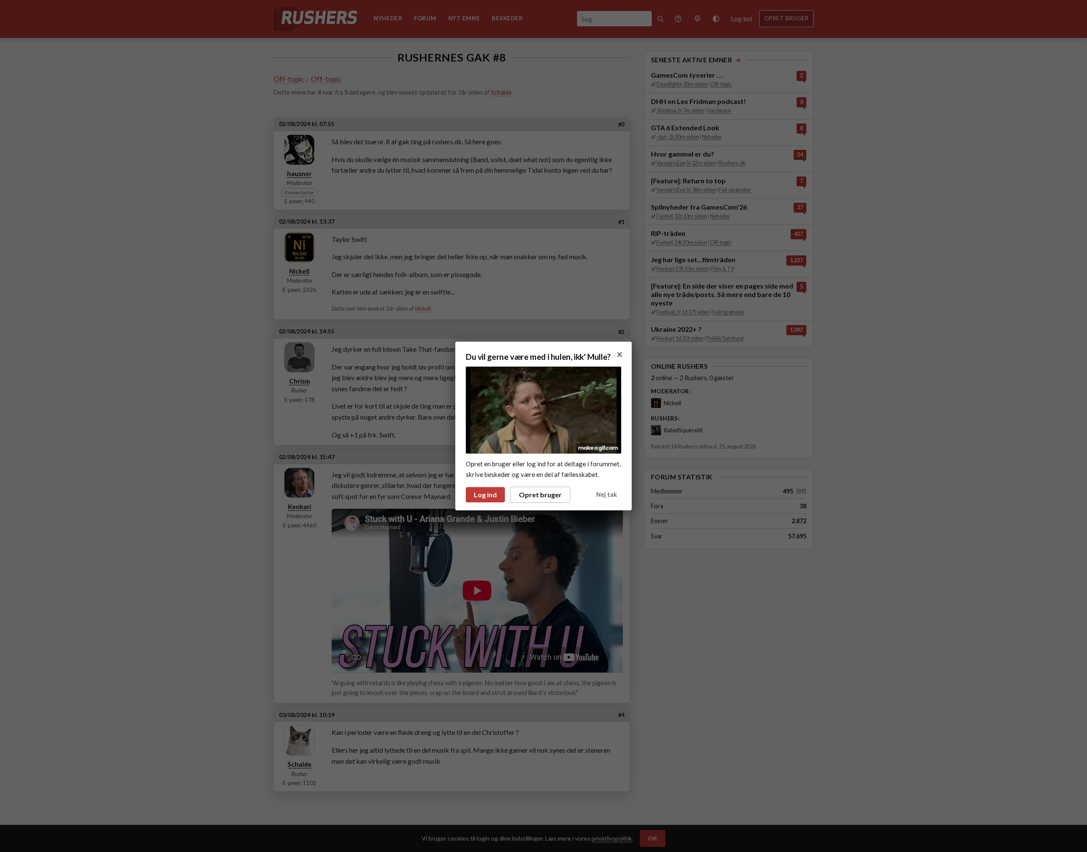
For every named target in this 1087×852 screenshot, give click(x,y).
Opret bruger (540, 494)
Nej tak (606, 494)
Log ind (485, 494)
